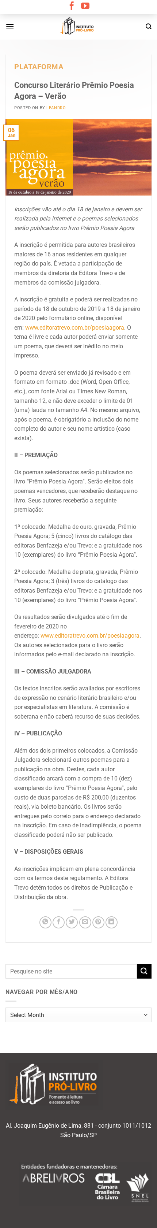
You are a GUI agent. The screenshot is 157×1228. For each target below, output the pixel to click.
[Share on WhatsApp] (45, 922)
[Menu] (9, 27)
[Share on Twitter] (72, 922)
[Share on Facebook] (59, 922)
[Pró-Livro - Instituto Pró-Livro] (78, 27)
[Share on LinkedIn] (112, 922)
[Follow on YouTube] (85, 6)
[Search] (149, 26)
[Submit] (144, 971)
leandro (56, 107)
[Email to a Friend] (85, 922)
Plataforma (39, 67)
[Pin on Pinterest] (98, 922)
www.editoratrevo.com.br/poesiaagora (74, 327)
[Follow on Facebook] (72, 6)
